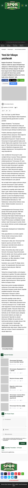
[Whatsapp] (22, 473)
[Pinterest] (19, 473)
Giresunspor (10, 49)
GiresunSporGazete (9, 104)
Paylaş (6, 80)
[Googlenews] (2, 477)
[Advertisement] (14, 26)
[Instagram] (9, 473)
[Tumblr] (15, 477)
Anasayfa (4, 49)
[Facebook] (2, 473)
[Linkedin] (12, 473)
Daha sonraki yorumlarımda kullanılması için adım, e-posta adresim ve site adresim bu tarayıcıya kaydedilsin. (14, 439)
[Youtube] (15, 473)
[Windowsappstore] (12, 477)
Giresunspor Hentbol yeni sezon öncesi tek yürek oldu (17, 42)
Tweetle (14, 80)
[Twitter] (5, 473)
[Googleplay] (9, 477)
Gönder (22, 80)
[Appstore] (5, 477)
